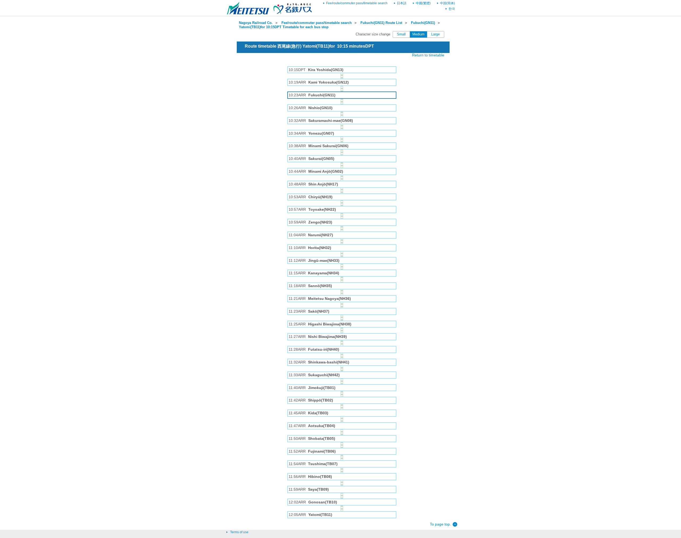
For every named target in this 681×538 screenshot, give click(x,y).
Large (435, 34)
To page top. (440, 524)
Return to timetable (428, 55)
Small (401, 34)
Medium (418, 34)
